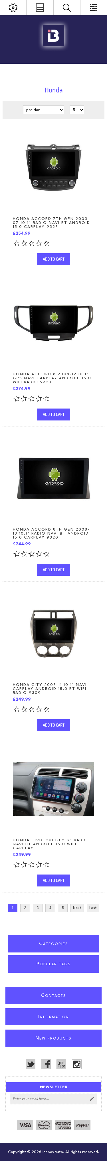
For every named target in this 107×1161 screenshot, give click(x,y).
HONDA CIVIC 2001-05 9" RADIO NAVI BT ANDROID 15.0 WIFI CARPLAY (50, 844)
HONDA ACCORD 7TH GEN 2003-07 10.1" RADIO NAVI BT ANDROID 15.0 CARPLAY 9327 (51, 223)
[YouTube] (61, 1064)
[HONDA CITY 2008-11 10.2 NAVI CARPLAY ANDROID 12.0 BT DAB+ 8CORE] (53, 633)
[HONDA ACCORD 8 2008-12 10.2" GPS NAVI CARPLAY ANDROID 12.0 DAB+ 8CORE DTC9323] (53, 323)
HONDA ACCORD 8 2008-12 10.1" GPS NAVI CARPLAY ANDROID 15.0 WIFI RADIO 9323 (52, 378)
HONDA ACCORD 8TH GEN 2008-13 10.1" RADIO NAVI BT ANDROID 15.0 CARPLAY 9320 (51, 533)
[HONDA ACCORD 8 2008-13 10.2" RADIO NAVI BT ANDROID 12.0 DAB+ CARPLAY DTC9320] (53, 478)
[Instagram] (76, 1064)
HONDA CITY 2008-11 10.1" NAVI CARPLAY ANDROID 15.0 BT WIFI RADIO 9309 (50, 689)
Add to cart (53, 259)
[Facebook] (46, 1064)
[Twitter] (30, 1064)
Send (92, 1099)
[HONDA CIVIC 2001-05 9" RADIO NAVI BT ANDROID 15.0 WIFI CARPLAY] (53, 789)
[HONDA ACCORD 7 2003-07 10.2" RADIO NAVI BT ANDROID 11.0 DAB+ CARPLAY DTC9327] (53, 167)
